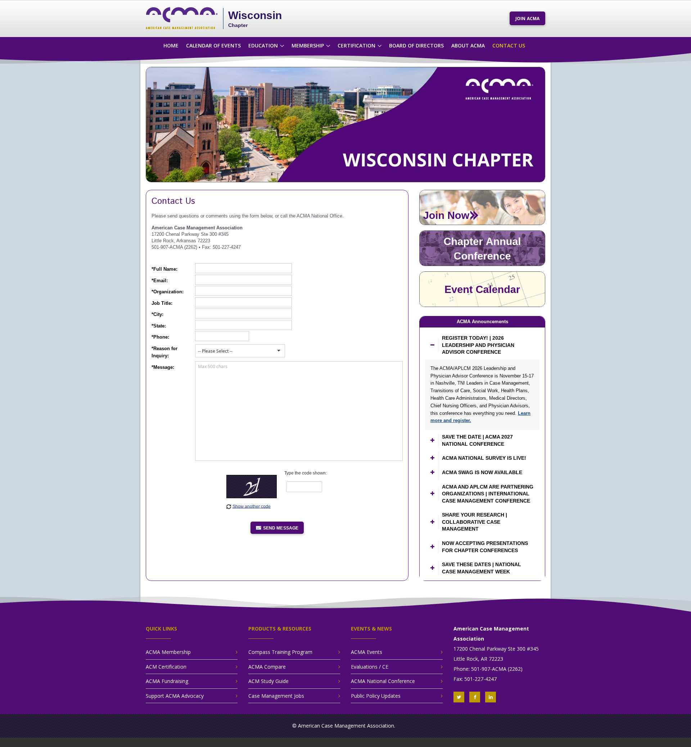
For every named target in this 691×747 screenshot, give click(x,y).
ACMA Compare (267, 666)
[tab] (482, 345)
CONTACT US (508, 45)
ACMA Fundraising (167, 681)
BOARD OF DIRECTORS (416, 45)
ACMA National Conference (383, 681)
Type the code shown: (305, 473)
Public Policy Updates (376, 695)
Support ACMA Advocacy (175, 695)
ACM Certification (166, 666)
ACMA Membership (168, 652)
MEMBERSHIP (308, 45)
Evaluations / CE (369, 666)
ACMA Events (366, 652)
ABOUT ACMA (468, 45)
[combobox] (235, 351)
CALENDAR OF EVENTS (213, 45)
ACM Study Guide (268, 681)
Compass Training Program (280, 652)
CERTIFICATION (356, 45)
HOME (171, 45)
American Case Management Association (346, 725)
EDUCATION (263, 45)
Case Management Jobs (276, 695)
